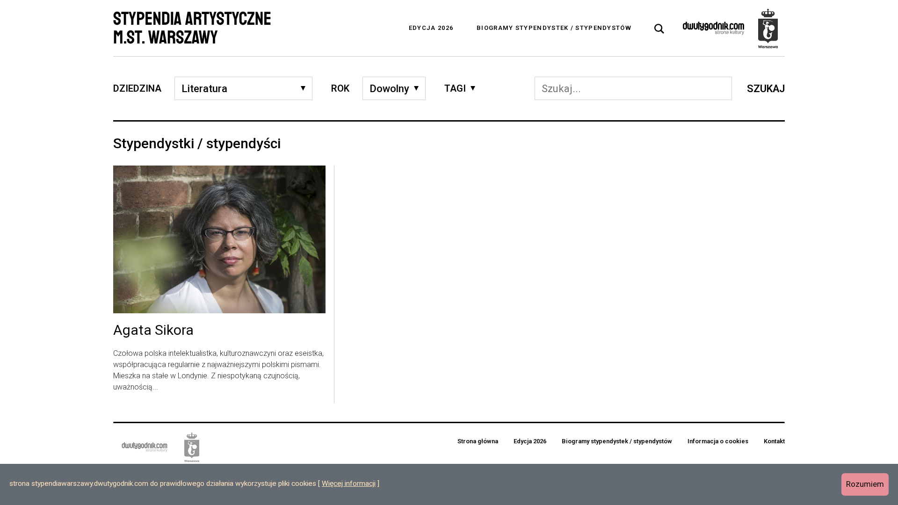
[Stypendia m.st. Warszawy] (768, 28)
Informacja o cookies (718, 441)
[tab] (659, 29)
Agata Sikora (153, 330)
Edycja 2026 (431, 27)
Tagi (455, 88)
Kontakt (774, 441)
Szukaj (766, 88)
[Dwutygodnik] (713, 28)
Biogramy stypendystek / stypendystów (554, 27)
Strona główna (477, 441)
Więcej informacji (349, 483)
